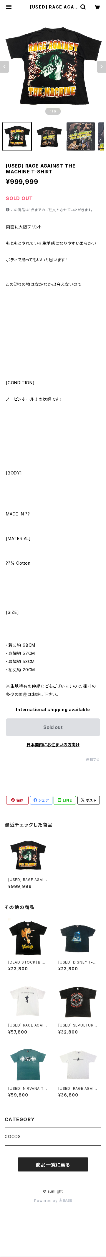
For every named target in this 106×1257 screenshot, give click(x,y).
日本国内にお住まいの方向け (53, 744)
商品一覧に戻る (53, 1165)
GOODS (13, 1136)
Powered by (46, 1200)
